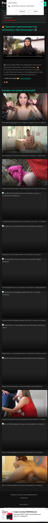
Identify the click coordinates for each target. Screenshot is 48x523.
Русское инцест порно (12, 15)
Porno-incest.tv (25, 78)
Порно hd (7, 18)
